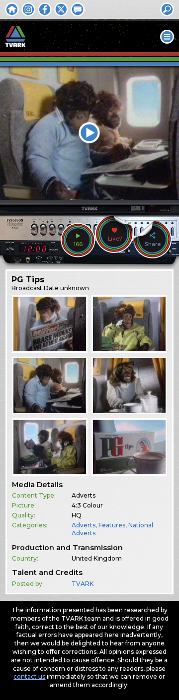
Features (111, 525)
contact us (29, 676)
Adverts (83, 525)
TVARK (82, 583)
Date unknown (66, 288)
